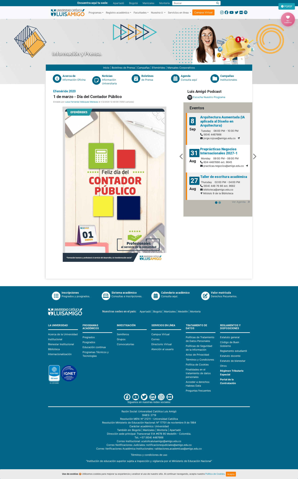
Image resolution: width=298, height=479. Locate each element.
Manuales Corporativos (181, 67)
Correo (155, 339)
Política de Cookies (197, 364)
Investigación (126, 325)
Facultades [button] (140, 12)
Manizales (148, 3)
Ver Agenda (239, 201)
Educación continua (94, 347)
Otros (223, 365)
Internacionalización (60, 354)
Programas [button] (95, 12)
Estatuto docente (230, 355)
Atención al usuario (162, 349)
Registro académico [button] (117, 12)
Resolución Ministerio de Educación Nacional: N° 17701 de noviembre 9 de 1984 (149, 422)
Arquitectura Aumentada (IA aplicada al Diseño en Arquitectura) (222, 121)
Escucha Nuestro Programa (209, 97)
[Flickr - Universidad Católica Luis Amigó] (241, 12)
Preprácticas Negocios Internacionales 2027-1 (219, 151)
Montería (164, 3)
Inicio (106, 67)
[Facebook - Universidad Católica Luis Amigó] (226, 12)
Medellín (183, 311)
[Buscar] (218, 3)
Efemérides (158, 67)
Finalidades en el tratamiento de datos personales (198, 373)
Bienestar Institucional (61, 344)
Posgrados (89, 342)
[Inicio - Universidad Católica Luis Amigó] (68, 12)
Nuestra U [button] (157, 12)
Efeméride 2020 (64, 91)
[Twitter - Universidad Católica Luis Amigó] (236, 12)
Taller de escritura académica (223, 177)
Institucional (55, 339)
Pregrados (89, 337)
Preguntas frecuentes (198, 390)
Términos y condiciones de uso (149, 454)
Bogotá (133, 3)
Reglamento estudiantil (233, 350)
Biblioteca (54, 349)
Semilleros (123, 334)
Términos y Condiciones (200, 359)
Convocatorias (125, 344)
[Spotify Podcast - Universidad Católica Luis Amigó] (245, 12)
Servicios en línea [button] (178, 12)
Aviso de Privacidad (197, 354)
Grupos (121, 339)
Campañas (143, 67)
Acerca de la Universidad (63, 334)
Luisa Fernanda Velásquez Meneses (81, 102)
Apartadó (118, 3)
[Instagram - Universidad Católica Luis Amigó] (222, 12)
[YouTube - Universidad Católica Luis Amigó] (231, 12)
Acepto (231, 474)
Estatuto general (229, 337)
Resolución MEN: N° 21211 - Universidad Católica (149, 418)
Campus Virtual (203, 12)
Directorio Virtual (161, 344)
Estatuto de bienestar (232, 360)
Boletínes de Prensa (123, 67)
